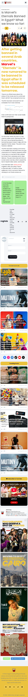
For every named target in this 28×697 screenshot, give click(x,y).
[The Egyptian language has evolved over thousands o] (14, 639)
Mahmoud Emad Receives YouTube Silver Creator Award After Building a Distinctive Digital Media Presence (13, 281)
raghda (4, 221)
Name (10, 245)
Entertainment (5, 9)
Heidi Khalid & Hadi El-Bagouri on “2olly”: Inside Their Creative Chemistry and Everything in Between (13, 379)
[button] (2, 2)
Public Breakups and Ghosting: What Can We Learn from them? (20, 192)
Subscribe (14, 502)
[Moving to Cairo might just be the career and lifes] (14, 570)
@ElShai (14, 499)
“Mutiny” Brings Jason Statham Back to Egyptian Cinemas (12, 305)
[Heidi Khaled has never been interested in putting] (14, 604)
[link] (24, 28)
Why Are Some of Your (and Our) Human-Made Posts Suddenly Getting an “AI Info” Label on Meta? (13, 423)
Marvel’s (8, 64)
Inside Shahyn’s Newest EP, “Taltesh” (11, 447)
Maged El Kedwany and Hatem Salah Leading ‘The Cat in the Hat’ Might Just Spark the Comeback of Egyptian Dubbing (13, 345)
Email (10, 251)
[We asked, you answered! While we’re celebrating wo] (14, 535)
